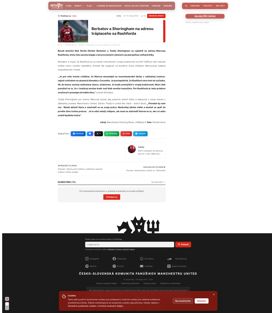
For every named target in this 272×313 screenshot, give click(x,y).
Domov (60, 45)
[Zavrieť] (214, 294)
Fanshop (156, 6)
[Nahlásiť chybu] (7, 299)
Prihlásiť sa (111, 197)
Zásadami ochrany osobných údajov (121, 249)
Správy (78, 6)
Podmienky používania (130, 283)
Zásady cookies (149, 283)
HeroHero (195, 6)
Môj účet (220, 6)
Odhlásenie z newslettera (170, 283)
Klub (89, 6)
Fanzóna (167, 6)
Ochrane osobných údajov (110, 306)
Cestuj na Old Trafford (136, 6)
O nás (69, 6)
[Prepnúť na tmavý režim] (7, 306)
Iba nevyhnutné (183, 301)
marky (118, 16)
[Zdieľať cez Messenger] (90, 133)
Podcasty (208, 6)
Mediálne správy (156, 16)
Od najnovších (157, 182)
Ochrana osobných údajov (106, 283)
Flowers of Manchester (109, 6)
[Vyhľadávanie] (186, 6)
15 (144, 16)
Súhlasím (201, 301)
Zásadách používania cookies (82, 306)
